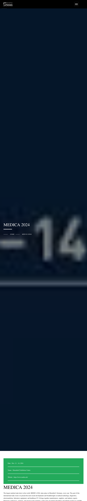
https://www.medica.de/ (21, 477)
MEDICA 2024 (27, 234)
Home (12, 234)
